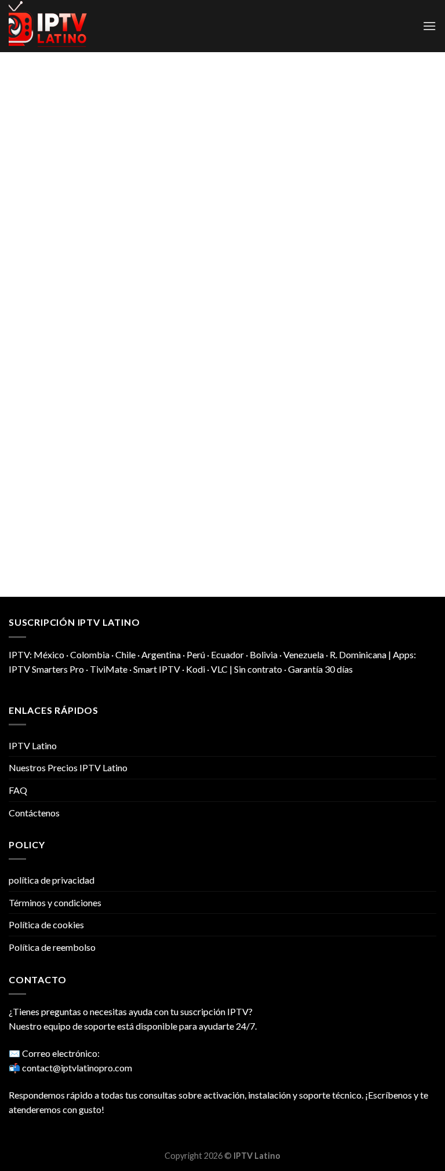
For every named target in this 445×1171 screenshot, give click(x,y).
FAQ (18, 790)
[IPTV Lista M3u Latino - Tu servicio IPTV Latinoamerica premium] (67, 26)
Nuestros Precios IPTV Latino (68, 767)
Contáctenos (34, 812)
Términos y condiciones (55, 902)
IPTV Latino (33, 745)
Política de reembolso (52, 947)
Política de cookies (46, 924)
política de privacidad (51, 879)
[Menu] (429, 26)
